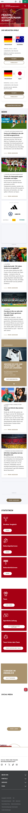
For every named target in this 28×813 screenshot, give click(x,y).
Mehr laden (14, 729)
